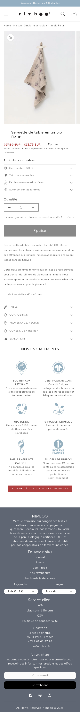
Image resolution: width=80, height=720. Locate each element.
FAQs (40, 605)
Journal (40, 557)
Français (51, 591)
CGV (40, 615)
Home (7, 25)
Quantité (10, 199)
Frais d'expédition (32, 148)
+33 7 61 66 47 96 (40, 641)
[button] (6, 14)
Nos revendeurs (40, 572)
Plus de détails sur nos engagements (40, 488)
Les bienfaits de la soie (40, 578)
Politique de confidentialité (40, 621)
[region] (40, 3)
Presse (40, 562)
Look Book (40, 567)
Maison (17, 25)
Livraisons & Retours (40, 610)
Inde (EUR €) (15, 591)
